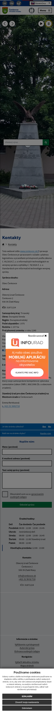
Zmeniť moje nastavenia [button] (27, 702)
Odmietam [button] (27, 708)
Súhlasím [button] (27, 696)
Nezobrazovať (36, 335)
